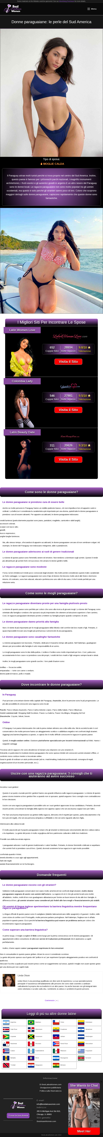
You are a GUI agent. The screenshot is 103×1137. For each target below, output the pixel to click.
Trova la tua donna (18, 1115)
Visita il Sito (68, 362)
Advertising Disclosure (66, 1)
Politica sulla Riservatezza (50, 1091)
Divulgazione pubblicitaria (50, 1088)
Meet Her (84, 1131)
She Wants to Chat (84, 1085)
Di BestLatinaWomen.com (50, 1084)
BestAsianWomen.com (46, 1121)
